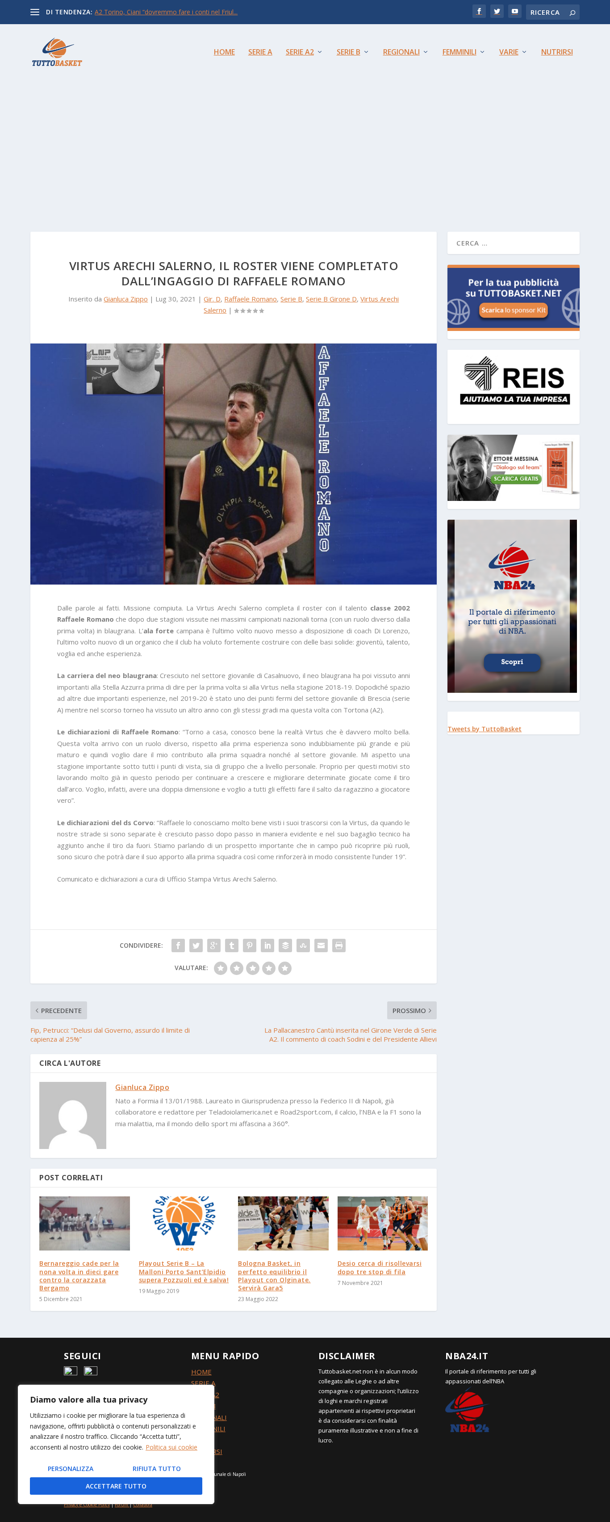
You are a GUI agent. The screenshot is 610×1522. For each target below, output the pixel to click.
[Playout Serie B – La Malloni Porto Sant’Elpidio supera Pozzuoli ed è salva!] (184, 1223)
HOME (201, 1371)
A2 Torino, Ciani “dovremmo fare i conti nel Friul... (166, 12)
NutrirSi (557, 52)
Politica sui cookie (171, 1447)
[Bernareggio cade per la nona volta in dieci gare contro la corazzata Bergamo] (84, 1223)
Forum (121, 1504)
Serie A (260, 52)
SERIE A (203, 1382)
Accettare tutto (116, 1486)
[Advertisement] (305, 146)
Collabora (142, 1504)
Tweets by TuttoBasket (484, 729)
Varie (508, 52)
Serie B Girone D (331, 298)
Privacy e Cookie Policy (87, 1504)
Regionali (401, 52)
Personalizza (70, 1468)
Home (224, 52)
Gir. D (212, 298)
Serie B (348, 52)
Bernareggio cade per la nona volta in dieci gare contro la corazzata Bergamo (79, 1275)
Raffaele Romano (250, 298)
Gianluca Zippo (126, 298)
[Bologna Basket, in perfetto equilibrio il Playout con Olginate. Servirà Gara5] (283, 1223)
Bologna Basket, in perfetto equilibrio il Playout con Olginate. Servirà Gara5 (274, 1275)
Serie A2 (300, 52)
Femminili (459, 52)
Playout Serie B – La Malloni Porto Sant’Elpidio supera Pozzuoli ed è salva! (184, 1271)
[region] (116, 1444)
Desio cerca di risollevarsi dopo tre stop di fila (380, 1267)
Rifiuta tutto (157, 1468)
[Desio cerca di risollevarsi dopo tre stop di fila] (383, 1223)
